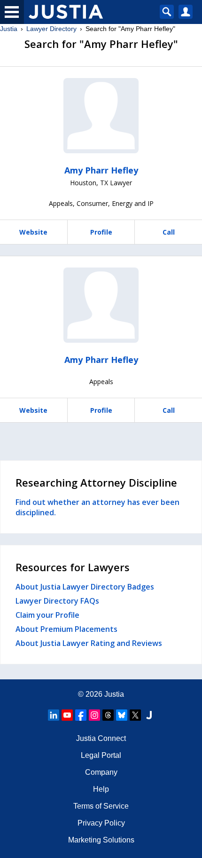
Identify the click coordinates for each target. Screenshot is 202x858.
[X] (135, 715)
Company (101, 772)
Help (101, 789)
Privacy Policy (101, 823)
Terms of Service (101, 806)
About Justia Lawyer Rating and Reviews (89, 643)
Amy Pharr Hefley (101, 170)
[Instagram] (94, 715)
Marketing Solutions (101, 840)
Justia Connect (101, 738)
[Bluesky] (121, 715)
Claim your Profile (47, 615)
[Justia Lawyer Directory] (149, 715)
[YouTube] (67, 715)
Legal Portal (101, 755)
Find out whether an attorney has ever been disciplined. (97, 507)
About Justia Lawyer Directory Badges (85, 587)
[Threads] (108, 715)
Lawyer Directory (51, 28)
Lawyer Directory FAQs (57, 601)
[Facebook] (80, 715)
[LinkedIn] (53, 715)
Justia (8, 28)
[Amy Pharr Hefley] (101, 115)
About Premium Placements (66, 629)
